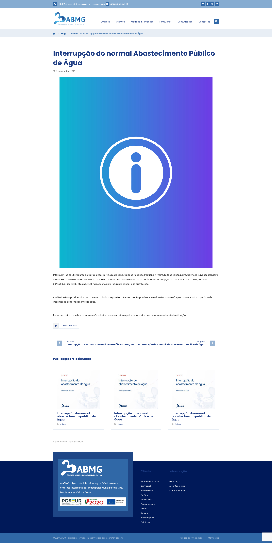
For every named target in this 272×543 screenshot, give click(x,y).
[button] (203, 4)
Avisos (63, 424)
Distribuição (174, 481)
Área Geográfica (177, 486)
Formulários (146, 499)
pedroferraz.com (114, 537)
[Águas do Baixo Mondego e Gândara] (69, 18)
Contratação (147, 486)
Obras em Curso (177, 490)
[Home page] (54, 33)
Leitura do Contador (150, 481)
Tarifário (144, 495)
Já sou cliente (147, 490)
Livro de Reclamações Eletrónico (147, 517)
